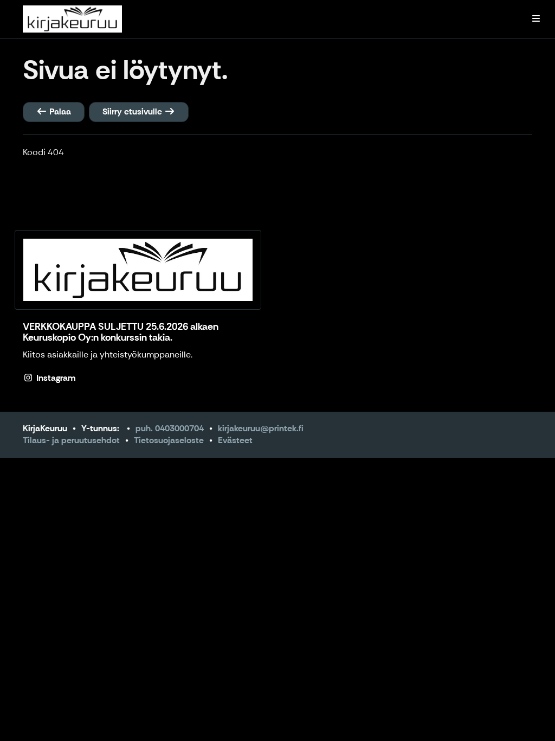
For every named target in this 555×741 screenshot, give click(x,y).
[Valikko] (536, 19)
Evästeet (235, 440)
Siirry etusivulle (133, 111)
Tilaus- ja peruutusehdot (71, 440)
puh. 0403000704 (169, 428)
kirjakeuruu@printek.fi (261, 428)
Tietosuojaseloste (169, 440)
